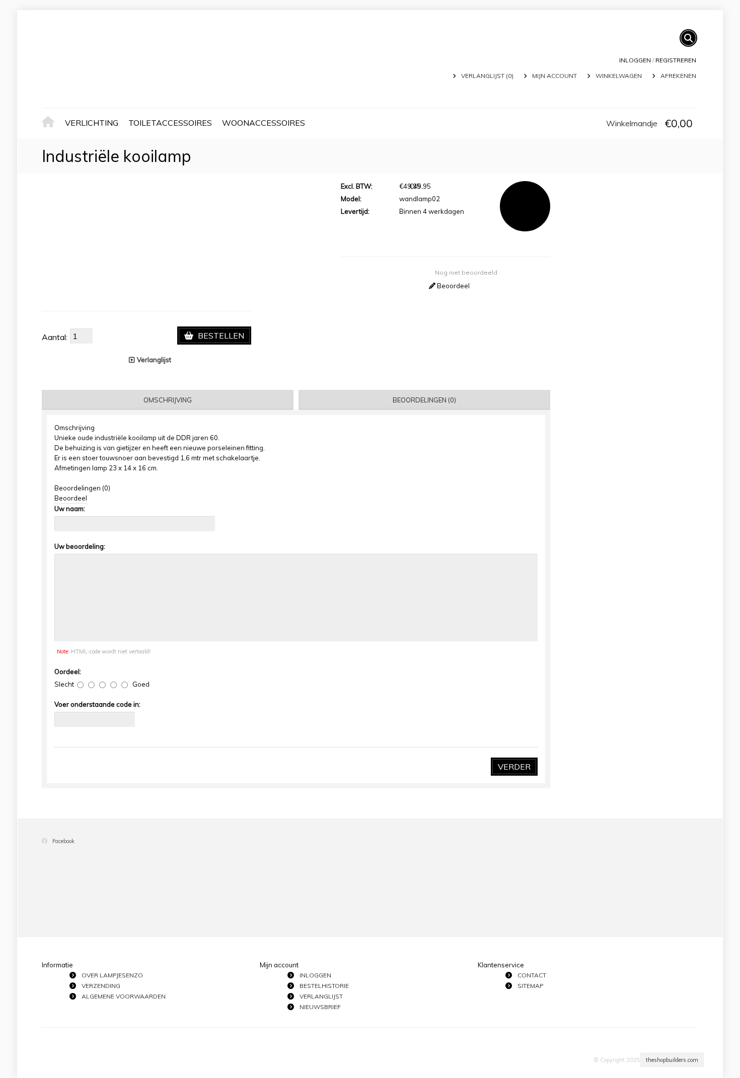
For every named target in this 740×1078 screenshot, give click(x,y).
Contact (531, 975)
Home (51, 123)
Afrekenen (678, 75)
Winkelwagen (619, 75)
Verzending (101, 985)
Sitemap (530, 985)
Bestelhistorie (324, 985)
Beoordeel (452, 286)
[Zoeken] (688, 38)
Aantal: (54, 337)
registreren (675, 60)
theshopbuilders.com (672, 1059)
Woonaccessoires (263, 123)
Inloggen (635, 60)
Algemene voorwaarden (124, 996)
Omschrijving (167, 400)
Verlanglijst (154, 360)
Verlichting (91, 123)
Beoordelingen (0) (424, 400)
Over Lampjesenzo (112, 975)
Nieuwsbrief (320, 1007)
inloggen (315, 975)
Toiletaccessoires (170, 123)
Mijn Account (554, 75)
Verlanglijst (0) (487, 75)
